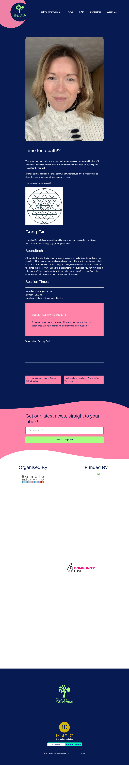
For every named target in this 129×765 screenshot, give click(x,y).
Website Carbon (73, 744)
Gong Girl (44, 341)
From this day (75, 753)
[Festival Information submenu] (63, 12)
